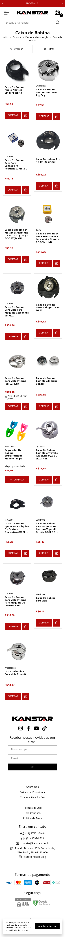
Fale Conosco (33, 813)
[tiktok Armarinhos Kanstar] (44, 728)
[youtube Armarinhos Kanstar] (36, 728)
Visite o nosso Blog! (35, 856)
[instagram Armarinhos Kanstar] (21, 728)
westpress (41, 85)
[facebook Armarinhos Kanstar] (28, 728)
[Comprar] (25, 115)
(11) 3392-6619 (35, 838)
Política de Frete (32, 818)
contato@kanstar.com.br (35, 843)
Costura (17, 37)
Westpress (10, 446)
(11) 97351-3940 (35, 833)
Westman (41, 519)
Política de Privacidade (33, 792)
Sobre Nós (32, 787)
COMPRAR (13, 115)
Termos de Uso (32, 807)
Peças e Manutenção (37, 37)
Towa (39, 230)
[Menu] (7, 12)
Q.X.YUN (9, 156)
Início (5, 37)
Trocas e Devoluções (32, 797)
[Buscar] (57, 22)
